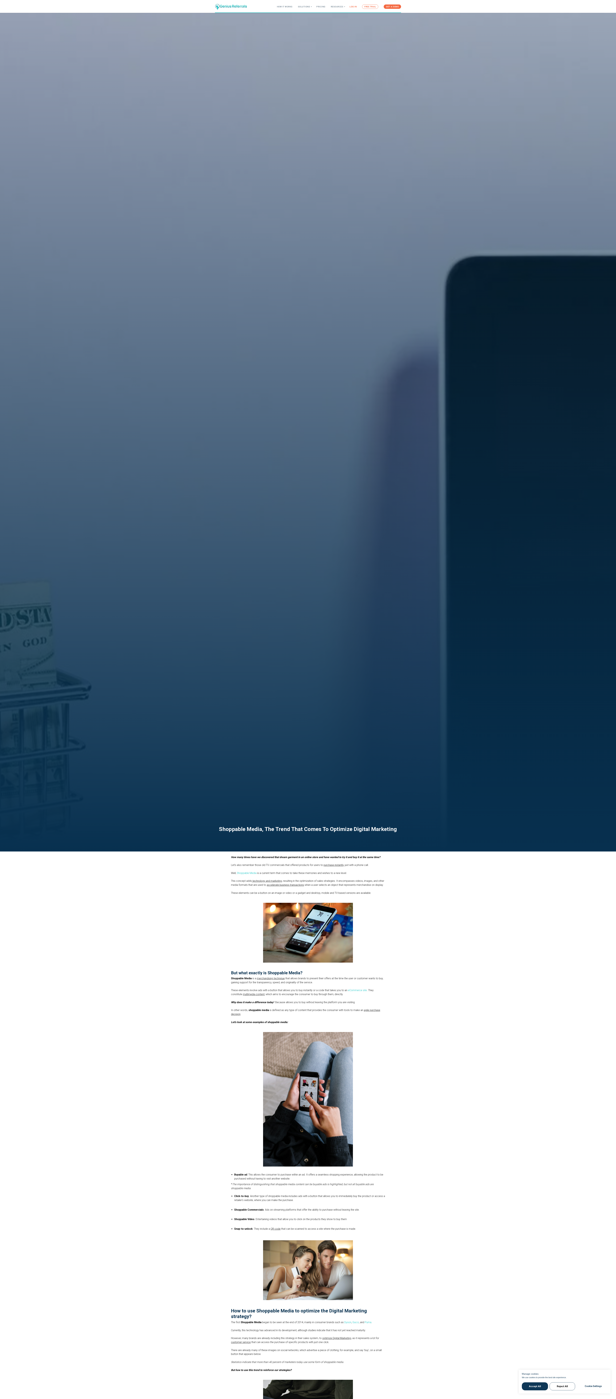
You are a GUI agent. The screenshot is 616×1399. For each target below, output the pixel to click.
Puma (368, 1322)
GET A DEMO (392, 6)
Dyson (347, 1322)
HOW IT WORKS (284, 6)
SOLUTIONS (304, 6)
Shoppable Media (247, 873)
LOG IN (353, 6)
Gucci (355, 1322)
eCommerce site (357, 990)
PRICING (320, 6)
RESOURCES (337, 6)
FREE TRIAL (370, 6)
